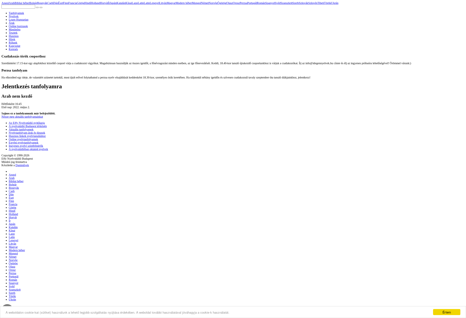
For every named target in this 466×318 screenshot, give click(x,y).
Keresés (13, 49)
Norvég (213, 3)
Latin (141, 3)
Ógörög (221, 3)
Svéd (278, 3)
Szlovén (312, 3)
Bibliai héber (22, 3)
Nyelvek (14, 16)
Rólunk (13, 42)
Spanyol (270, 3)
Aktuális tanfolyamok (21, 129)
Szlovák (303, 3)
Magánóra (14, 29)
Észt (60, 3)
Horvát (104, 3)
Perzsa (243, 3)
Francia (72, 3)
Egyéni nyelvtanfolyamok (23, 142)
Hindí (87, 3)
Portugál (252, 3)
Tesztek (13, 32)
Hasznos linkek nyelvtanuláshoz (27, 136)
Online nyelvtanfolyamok (23, 139)
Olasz (229, 3)
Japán (113, 3)
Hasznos (14, 36)
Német (205, 3)
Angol (5, 3)
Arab (12, 3)
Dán (55, 3)
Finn (65, 3)
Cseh (50, 3)
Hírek (12, 39)
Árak (12, 22)
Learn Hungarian (18, 19)
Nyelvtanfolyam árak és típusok (27, 132)
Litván (163, 3)
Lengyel (154, 3)
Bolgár (33, 3)
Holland (95, 3)
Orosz (236, 3)
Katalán (120, 3)
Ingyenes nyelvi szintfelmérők (26, 145)
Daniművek (22, 165)
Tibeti (320, 3)
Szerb (295, 3)
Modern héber (184, 3)
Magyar (171, 3)
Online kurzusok (18, 26)
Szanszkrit (286, 3)
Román (261, 3)
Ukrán (334, 3)
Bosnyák (42, 3)
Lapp (135, 3)
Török (327, 3)
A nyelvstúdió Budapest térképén (28, 126)
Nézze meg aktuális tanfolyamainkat (22, 116)
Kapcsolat (14, 45)
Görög (80, 3)
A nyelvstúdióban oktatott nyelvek (28, 149)
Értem (447, 312)
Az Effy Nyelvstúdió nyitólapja (27, 122)
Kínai (128, 3)
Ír (109, 3)
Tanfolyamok (16, 13)
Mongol (196, 3)
